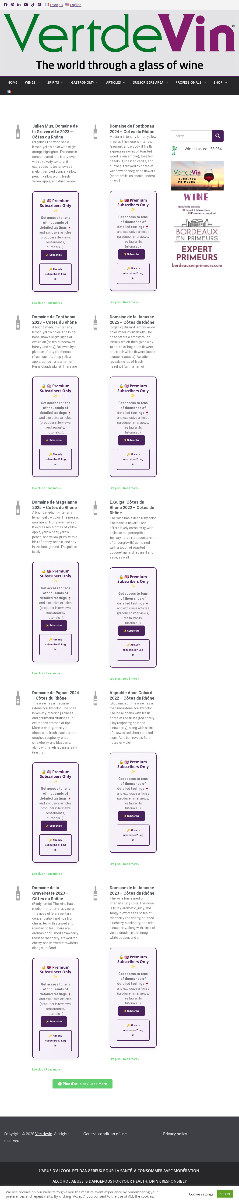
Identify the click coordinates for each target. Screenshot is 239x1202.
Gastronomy (82, 82)
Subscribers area (148, 82)
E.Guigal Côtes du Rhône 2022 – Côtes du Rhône (132, 508)
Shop (218, 82)
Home (12, 82)
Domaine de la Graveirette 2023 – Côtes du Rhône (50, 893)
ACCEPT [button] (225, 1194)
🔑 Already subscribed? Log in (55, 274)
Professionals (188, 82)
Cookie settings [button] (201, 1194)
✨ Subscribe (54, 254)
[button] (37, 82)
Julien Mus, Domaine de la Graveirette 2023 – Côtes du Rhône (55, 131)
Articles (113, 82)
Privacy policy (175, 1133)
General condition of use (105, 1133)
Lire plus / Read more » (47, 303)
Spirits (53, 82)
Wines (30, 82)
